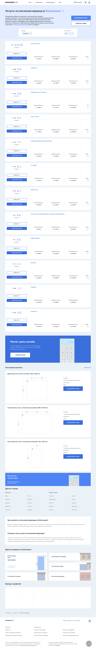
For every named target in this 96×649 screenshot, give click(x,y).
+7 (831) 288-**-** (17, 199)
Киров (73, 499)
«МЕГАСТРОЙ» (35, 238)
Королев (74, 503)
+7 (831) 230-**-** (17, 126)
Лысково (29, 506)
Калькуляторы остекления (40, 632)
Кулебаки (29, 499)
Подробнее (57, 645)
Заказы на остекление (39, 630)
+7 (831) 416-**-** (17, 175)
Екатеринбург (52, 499)
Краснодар (74, 506)
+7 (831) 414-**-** (17, 296)
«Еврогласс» (34, 189)
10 (19, 71)
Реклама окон (37, 627)
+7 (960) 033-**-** (17, 102)
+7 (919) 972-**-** (17, 224)
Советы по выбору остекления (13, 632)
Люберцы (74, 509)
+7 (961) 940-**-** (17, 248)
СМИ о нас (8, 630)
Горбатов (7, 499)
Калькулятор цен (81, 18)
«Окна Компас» (35, 43)
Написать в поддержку (68, 630)
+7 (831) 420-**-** (17, 78)
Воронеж (51, 496)
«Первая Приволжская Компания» (41, 141)
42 (19, 96)
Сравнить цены (20, 355)
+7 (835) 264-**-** (17, 272)
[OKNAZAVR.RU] (11, 2)
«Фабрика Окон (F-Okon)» (39, 92)
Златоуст (51, 503)
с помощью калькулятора (20, 24)
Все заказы (87, 367)
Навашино (29, 509)
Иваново (51, 506)
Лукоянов (29, 503)
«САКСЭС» (34, 68)
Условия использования (69, 632)
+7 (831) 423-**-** (17, 150)
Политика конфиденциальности (71, 635)
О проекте (7, 627)
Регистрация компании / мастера (13, 635)
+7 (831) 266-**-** (17, 53)
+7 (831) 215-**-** (17, 320)
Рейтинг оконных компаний (41, 635)
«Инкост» (33, 263)
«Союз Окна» (35, 116)
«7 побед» (34, 165)
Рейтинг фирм (81, 23)
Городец (7, 503)
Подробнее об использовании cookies (28, 645)
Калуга (73, 496)
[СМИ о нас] (89, 646)
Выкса (6, 496)
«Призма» (34, 311)
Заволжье (7, 509)
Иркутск (51, 509)
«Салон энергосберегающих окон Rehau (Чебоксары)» (48, 214)
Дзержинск (8, 506)
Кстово (29, 496)
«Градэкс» (34, 287)
